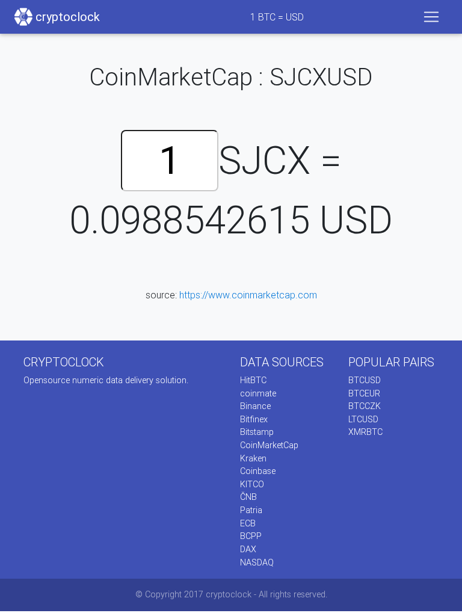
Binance (255, 406)
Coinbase (258, 471)
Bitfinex (254, 419)
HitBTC (253, 380)
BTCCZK (364, 406)
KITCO (252, 484)
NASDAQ (257, 562)
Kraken (253, 458)
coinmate (258, 393)
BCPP (251, 536)
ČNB (248, 496)
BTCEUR (364, 393)
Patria (251, 510)
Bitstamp (257, 432)
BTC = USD (277, 17)
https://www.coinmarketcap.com (248, 295)
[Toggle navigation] (431, 16)
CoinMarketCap (269, 445)
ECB (248, 523)
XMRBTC (365, 432)
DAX (248, 549)
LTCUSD (363, 419)
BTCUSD (364, 380)
